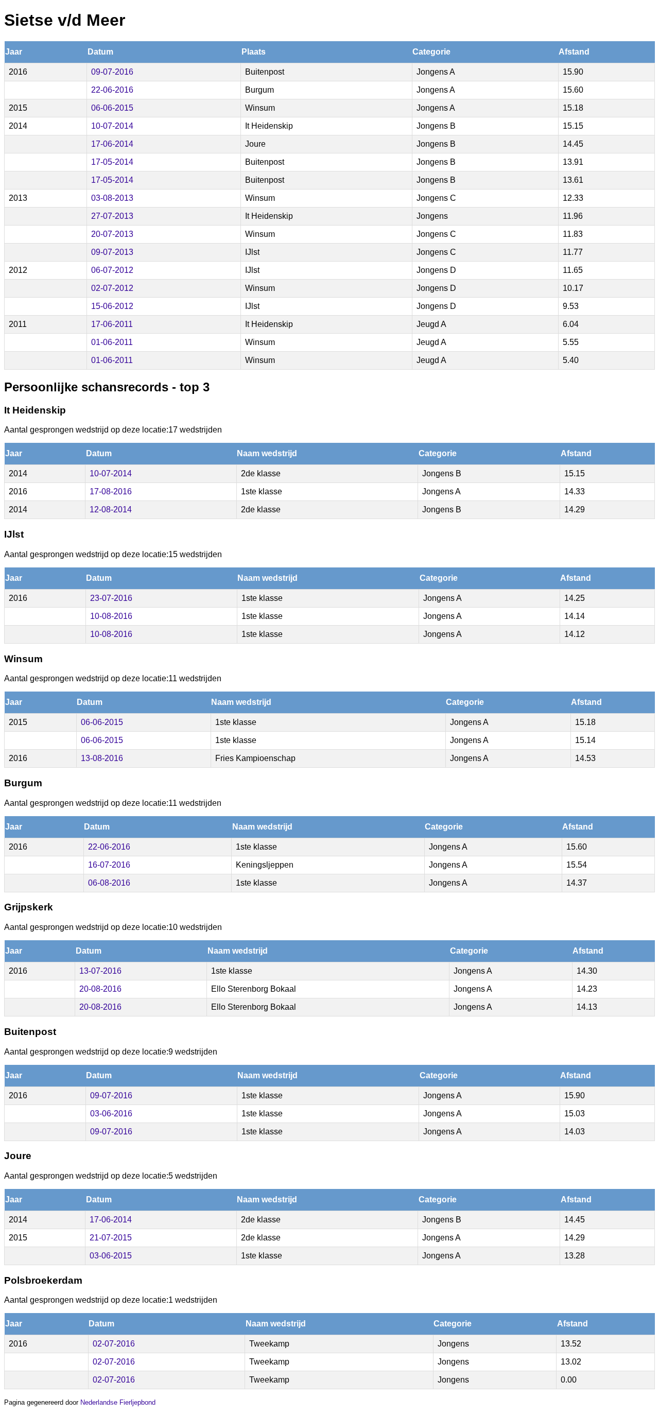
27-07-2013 (112, 216)
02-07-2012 (112, 288)
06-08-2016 (109, 882)
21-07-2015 (111, 1237)
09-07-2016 (112, 71)
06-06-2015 (112, 107)
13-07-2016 (100, 971)
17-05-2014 (112, 162)
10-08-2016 (111, 616)
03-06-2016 (111, 1113)
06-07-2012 (112, 270)
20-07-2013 (112, 234)
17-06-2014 (112, 144)
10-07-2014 (112, 126)
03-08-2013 (112, 198)
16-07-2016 (109, 864)
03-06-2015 (111, 1255)
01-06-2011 (112, 342)
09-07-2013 (112, 252)
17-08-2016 (111, 491)
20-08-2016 (100, 989)
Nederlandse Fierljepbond (117, 1402)
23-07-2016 (111, 598)
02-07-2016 (114, 1343)
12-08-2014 (111, 509)
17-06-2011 (112, 324)
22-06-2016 (112, 89)
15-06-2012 (112, 306)
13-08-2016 (102, 758)
